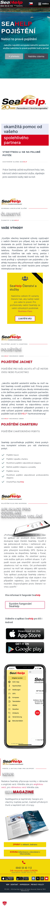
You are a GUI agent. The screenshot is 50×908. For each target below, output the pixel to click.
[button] (4, 903)
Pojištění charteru (19, 424)
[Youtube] (46, 878)
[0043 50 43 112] (23, 862)
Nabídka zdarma (36, 56)
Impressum (24, 884)
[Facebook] (33, 878)
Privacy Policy (37, 884)
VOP (7, 884)
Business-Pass (25, 311)
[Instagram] (42, 878)
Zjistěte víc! (25, 318)
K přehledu (14, 56)
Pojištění (11, 349)
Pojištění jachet (17, 361)
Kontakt (14, 884)
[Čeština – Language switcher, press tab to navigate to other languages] (31, 3)
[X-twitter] (38, 878)
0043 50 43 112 (24, 867)
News (8, 774)
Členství (11, 214)
